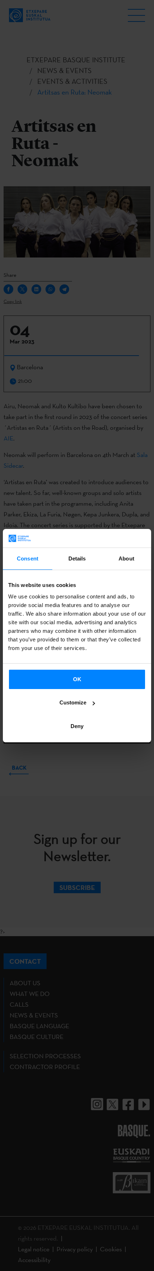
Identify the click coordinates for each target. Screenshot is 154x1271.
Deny (77, 726)
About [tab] (126, 558)
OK (77, 679)
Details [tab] (77, 558)
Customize (72, 702)
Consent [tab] (27, 558)
